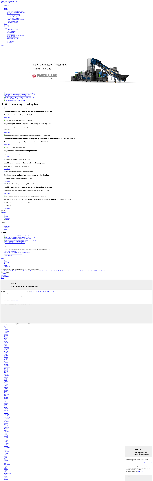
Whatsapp (3, 273)
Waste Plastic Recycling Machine (85, 270)
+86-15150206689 (5, 2)
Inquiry (2, 258)
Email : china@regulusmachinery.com (10, 1)
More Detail (7, 117)
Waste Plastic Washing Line (8, 270)
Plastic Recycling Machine (49, 270)
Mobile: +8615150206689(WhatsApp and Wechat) (16, 252)
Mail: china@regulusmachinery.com (13, 254)
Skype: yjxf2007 (8, 255)
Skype (2, 278)
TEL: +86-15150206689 (10, 251)
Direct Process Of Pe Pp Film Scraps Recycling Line (28, 270)
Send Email (3, 275)
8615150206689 (5, 276)
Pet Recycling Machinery (100, 270)
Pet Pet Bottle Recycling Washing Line (66, 270)
